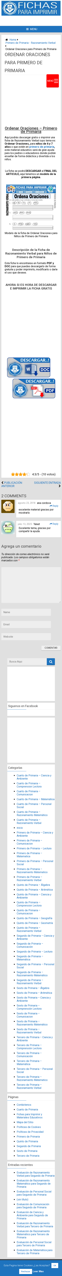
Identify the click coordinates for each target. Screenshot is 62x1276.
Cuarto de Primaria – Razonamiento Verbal (29, 821)
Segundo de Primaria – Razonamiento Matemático (32, 974)
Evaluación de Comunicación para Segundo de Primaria (33, 1206)
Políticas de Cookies (29, 1127)
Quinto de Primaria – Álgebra (33, 884)
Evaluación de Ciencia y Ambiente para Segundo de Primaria (32, 1215)
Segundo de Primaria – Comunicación (30, 945)
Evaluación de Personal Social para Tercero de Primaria (34, 1244)
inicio (20, 827)
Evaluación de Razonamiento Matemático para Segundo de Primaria (34, 1183)
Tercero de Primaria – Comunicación (29, 1055)
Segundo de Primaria (29, 1146)
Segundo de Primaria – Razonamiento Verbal (30, 982)
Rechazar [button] (25, 1271)
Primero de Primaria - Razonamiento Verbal (30, 42)
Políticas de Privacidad (30, 1131)
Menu (33, 29)
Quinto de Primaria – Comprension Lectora (29, 904)
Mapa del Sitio (25, 1122)
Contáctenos (24, 1104)
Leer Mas (38, 1271)
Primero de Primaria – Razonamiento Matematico (32, 871)
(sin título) (22, 1199)
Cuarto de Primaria (27, 1109)
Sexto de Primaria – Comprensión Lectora (29, 1007)
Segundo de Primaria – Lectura (34, 951)
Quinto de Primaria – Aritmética (35, 889)
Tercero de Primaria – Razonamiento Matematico (32, 1078)
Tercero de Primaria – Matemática (29, 1062)
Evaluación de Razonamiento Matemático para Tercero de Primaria (33, 1234)
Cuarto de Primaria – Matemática (36, 799)
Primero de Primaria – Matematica (29, 855)
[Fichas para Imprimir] (31, 14)
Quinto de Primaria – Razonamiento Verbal (29, 929)
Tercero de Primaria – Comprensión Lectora (29, 1047)
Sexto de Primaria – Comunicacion (28, 1015)
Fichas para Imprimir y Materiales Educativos (29, 1116)
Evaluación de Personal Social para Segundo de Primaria (34, 1193)
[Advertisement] (33, 20)
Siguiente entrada (47, 482)
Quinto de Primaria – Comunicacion (28, 912)
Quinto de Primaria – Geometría (35, 923)
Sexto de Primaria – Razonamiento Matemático (32, 1023)
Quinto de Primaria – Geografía (34, 918)
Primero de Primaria (28, 1136)
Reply (55, 506)
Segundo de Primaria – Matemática (30, 958)
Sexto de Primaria (27, 1151)
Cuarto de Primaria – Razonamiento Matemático (32, 813)
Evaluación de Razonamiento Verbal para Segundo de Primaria (36, 1174)
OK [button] (54, 1265)
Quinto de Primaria (27, 1141)
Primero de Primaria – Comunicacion (29, 842)
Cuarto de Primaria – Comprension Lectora (29, 785)
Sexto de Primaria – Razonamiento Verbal (29, 1031)
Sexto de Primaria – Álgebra (33, 988)
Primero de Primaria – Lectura (34, 848)
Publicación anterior (11, 484)
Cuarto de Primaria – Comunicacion (28, 793)
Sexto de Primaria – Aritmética (34, 992)
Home (12, 39)
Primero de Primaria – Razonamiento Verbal (29, 878)
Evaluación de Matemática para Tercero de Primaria (34, 1252)
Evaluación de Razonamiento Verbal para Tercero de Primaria (35, 1225)
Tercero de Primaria (28, 1155)
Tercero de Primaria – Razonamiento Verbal (29, 1086)
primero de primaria (41, 146)
